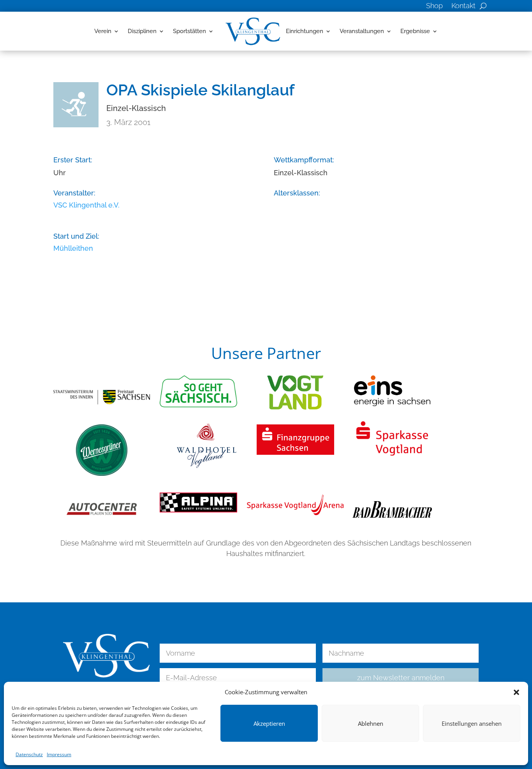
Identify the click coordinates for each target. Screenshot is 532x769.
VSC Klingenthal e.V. (86, 205)
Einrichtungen (304, 31)
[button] (516, 692)
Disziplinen (142, 31)
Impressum (59, 754)
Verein (102, 31)
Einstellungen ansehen (472, 723)
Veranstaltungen (362, 31)
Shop (434, 6)
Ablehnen (370, 723)
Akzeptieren (269, 723)
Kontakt (463, 6)
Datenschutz (29, 754)
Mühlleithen (73, 248)
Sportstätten (189, 31)
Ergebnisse (415, 31)
